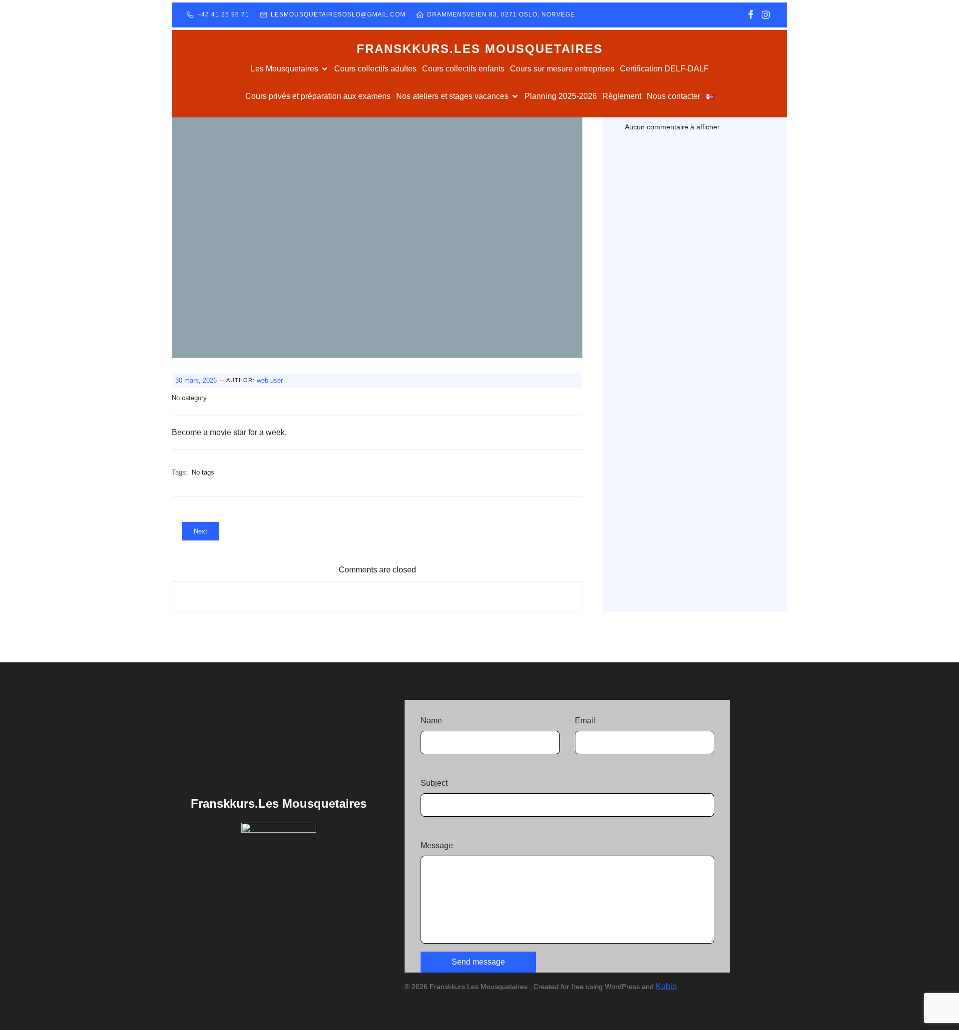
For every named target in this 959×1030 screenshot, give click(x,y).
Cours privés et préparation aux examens (318, 96)
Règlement (621, 96)
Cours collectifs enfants (463, 68)
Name (431, 720)
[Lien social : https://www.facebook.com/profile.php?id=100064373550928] (750, 14)
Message (437, 845)
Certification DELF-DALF (664, 68)
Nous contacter (673, 96)
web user (270, 380)
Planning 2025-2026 (560, 96)
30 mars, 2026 (196, 380)
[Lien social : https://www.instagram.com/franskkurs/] (765, 14)
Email (585, 720)
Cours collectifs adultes (375, 68)
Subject (434, 783)
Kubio (666, 986)
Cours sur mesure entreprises (562, 68)
